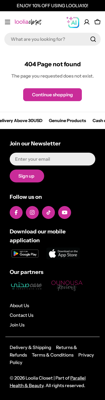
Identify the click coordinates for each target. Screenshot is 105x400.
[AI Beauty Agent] (72, 22)
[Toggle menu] (7, 22)
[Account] (86, 22)
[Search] (93, 39)
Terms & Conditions (53, 355)
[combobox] (52, 39)
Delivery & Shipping (30, 347)
